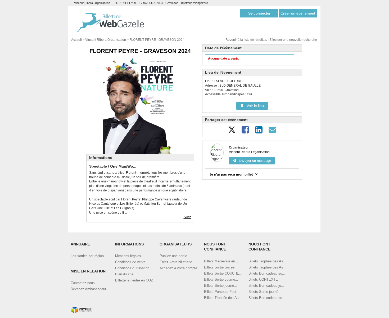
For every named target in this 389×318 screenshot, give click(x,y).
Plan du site (124, 274)
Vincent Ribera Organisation (105, 40)
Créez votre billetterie (176, 262)
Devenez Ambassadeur (88, 289)
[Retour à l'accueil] (110, 22)
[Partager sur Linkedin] (259, 132)
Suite (187, 217)
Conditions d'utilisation (132, 268)
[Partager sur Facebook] (245, 132)
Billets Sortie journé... (220, 286)
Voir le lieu (255, 106)
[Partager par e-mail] (272, 132)
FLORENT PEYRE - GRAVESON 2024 (156, 40)
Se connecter (259, 13)
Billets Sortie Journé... (221, 279)
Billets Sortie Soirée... (221, 267)
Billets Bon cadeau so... (266, 273)
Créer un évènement (298, 13)
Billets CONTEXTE (263, 279)
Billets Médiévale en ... (221, 261)
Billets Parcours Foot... (221, 292)
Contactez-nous (83, 283)
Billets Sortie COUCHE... (223, 273)
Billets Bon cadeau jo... (266, 286)
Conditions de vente (130, 262)
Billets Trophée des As (221, 298)
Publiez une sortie (173, 256)
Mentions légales (128, 256)
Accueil (76, 40)
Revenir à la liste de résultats (246, 40)
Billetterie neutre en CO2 (134, 280)
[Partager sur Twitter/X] (232, 132)
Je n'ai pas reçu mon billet (231, 174)
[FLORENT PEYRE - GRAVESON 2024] (140, 106)
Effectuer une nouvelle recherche (293, 40)
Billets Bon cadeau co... (266, 298)
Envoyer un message (254, 161)
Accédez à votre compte (178, 268)
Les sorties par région (87, 256)
